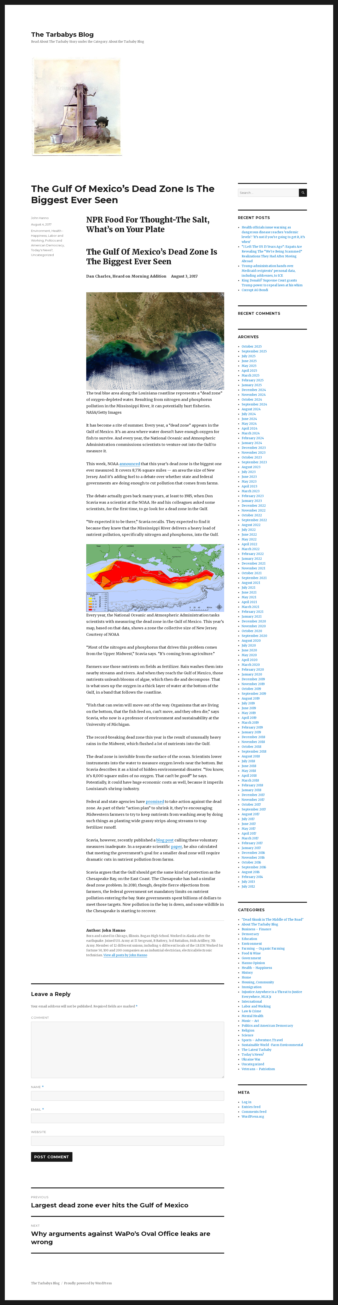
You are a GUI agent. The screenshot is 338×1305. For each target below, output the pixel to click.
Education (249, 939)
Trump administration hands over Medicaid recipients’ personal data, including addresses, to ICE (268, 271)
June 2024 (249, 419)
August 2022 (251, 525)
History (247, 973)
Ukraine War (251, 1059)
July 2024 (249, 414)
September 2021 (254, 578)
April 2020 (250, 660)
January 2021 (251, 617)
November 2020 (254, 626)
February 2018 (252, 785)
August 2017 (250, 814)
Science (247, 1035)
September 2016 (254, 867)
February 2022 (253, 554)
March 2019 (250, 723)
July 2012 (248, 887)
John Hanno (40, 218)
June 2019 (249, 708)
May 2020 (249, 655)
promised (155, 801)
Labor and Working (256, 1006)
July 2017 (248, 819)
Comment (40, 1017)
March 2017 (250, 838)
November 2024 (254, 395)
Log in (246, 1102)
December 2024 (254, 390)
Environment (40, 231)
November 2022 (254, 510)
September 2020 (254, 636)
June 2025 (249, 361)
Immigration (251, 987)
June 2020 (249, 650)
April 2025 (249, 371)
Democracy (250, 934)
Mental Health (252, 1016)
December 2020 (254, 621)
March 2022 (251, 549)
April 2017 (249, 833)
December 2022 (254, 506)
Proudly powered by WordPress (88, 1283)
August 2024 (251, 409)
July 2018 (248, 761)
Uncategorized (42, 255)
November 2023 (254, 453)
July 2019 (248, 703)
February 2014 (252, 877)
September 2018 (254, 752)
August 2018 (251, 756)
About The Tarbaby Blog (260, 924)
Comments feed (254, 1112)
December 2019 (253, 679)
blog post (165, 840)
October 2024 (252, 400)
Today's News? (41, 250)
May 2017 (248, 829)
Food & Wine (251, 953)
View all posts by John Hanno (125, 955)
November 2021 (253, 568)
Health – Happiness (257, 968)
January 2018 (251, 790)
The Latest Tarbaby (257, 1050)
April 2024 (250, 428)
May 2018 (249, 771)
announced (129, 463)
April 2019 (249, 718)
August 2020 (251, 641)
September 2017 (254, 809)
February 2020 (253, 670)
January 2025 (252, 385)
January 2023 (252, 501)
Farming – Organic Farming (263, 949)
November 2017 (253, 800)
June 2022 (249, 535)
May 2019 (249, 713)
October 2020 (252, 631)
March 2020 (251, 665)
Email (37, 1109)
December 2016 (253, 853)
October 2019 (251, 689)
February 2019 (252, 727)
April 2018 (249, 776)
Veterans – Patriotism (258, 1069)
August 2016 (251, 872)
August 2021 (251, 583)
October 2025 (252, 347)
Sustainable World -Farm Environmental (272, 1045)
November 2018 (253, 742)
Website (38, 1132)
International (252, 1002)
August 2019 (251, 698)
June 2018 (249, 766)
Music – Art (250, 1021)
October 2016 (251, 862)
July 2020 (249, 645)
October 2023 (252, 457)
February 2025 (253, 380)
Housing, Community (258, 982)
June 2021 (249, 592)
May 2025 (249, 366)
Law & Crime (251, 1011)
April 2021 (249, 602)
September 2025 (254, 351)
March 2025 (250, 375)
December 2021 (253, 563)
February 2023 (253, 496)
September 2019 (254, 694)
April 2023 (249, 486)
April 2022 (249, 544)
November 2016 (253, 858)
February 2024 (253, 438)
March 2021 (250, 607)
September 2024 (254, 404)
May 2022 (249, 539)
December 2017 (253, 795)
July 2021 (248, 588)
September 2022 (254, 520)
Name (37, 1087)
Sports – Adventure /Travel (262, 1040)
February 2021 (252, 612)
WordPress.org (253, 1117)
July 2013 (248, 882)
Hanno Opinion (253, 963)
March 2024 (251, 433)
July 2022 (249, 530)
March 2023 (251, 491)
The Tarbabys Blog (62, 34)
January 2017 (251, 848)
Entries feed (251, 1107)
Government (251, 958)
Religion (248, 1030)
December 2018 (253, 737)
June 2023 (249, 477)
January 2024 (252, 443)
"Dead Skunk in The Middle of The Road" (273, 920)
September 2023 (254, 462)
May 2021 (249, 597)
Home (246, 977)
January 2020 (252, 674)
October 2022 (252, 515)
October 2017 (251, 805)
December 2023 (254, 448)
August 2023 (251, 467)
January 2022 (252, 559)
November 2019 (253, 684)
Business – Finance (256, 929)
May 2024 (249, 424)
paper (176, 846)
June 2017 (249, 824)
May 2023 (249, 482)
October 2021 (251, 573)
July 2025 (248, 356)
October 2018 (251, 747)
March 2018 (250, 780)
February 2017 (252, 843)
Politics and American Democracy (267, 1026)
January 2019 (251, 732)
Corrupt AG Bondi (255, 290)
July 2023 (249, 472)
